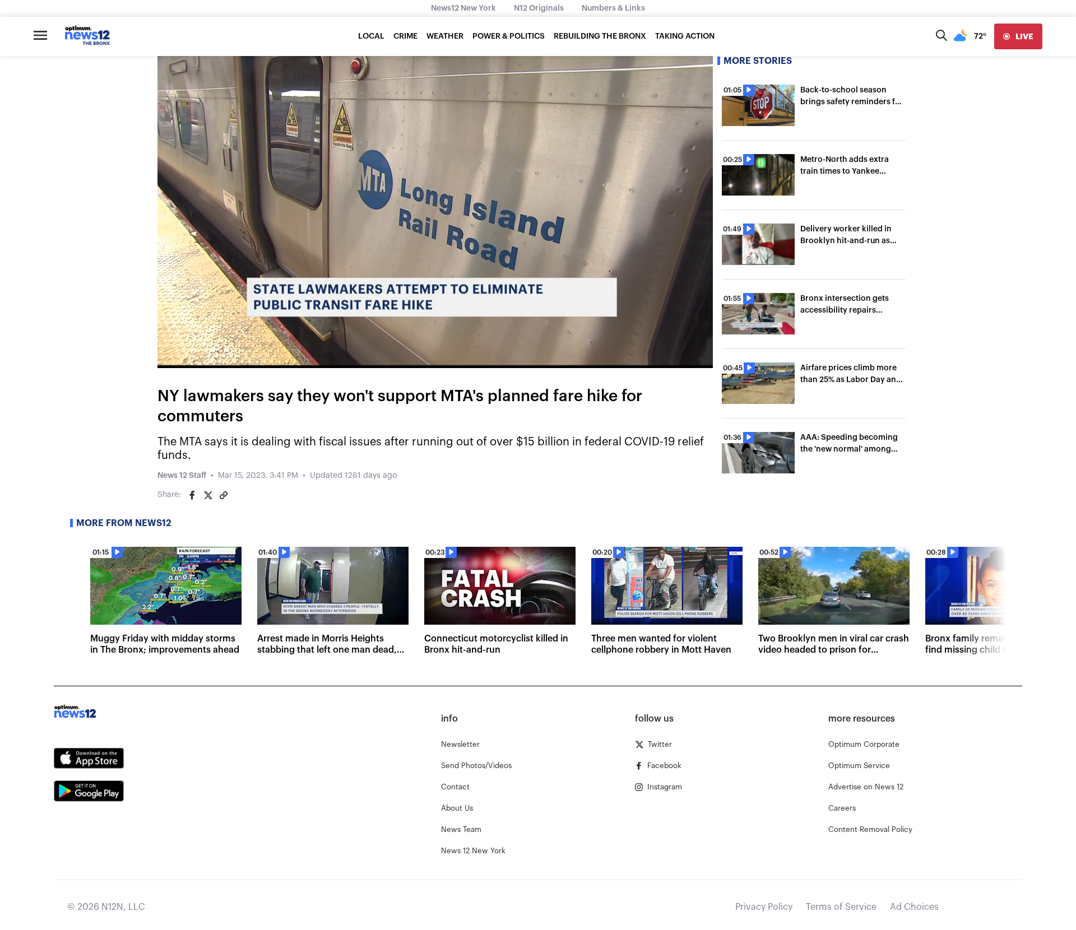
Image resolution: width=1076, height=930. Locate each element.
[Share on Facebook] (192, 495)
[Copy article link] (223, 495)
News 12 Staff (181, 476)
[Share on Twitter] (207, 495)
